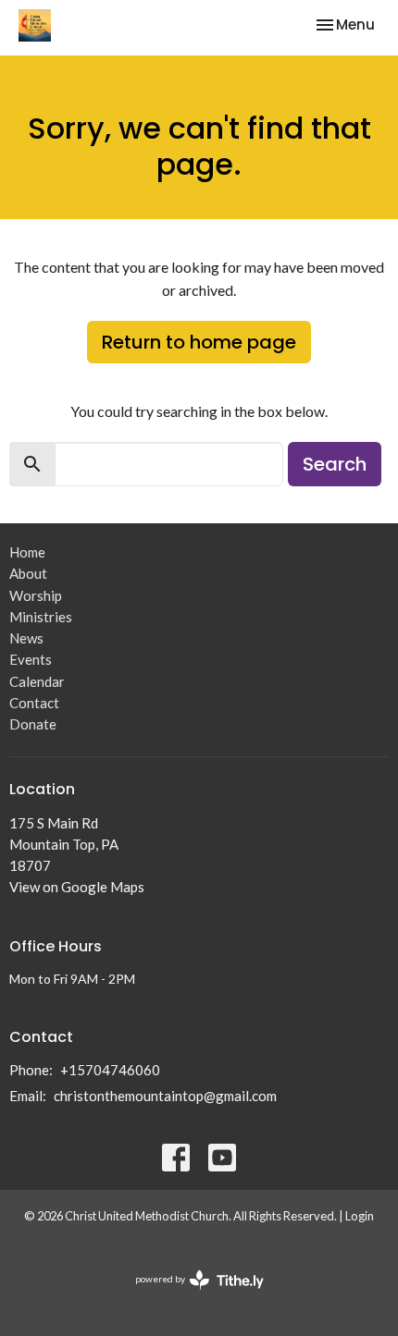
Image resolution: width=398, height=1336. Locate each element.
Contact (34, 702)
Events (30, 659)
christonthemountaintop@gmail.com (165, 1095)
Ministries (40, 616)
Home (27, 552)
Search (335, 464)
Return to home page (199, 342)
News (26, 638)
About (28, 573)
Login (359, 1215)
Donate (32, 724)
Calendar (37, 681)
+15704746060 (110, 1069)
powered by (190, 1295)
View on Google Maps (76, 886)
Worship (35, 595)
